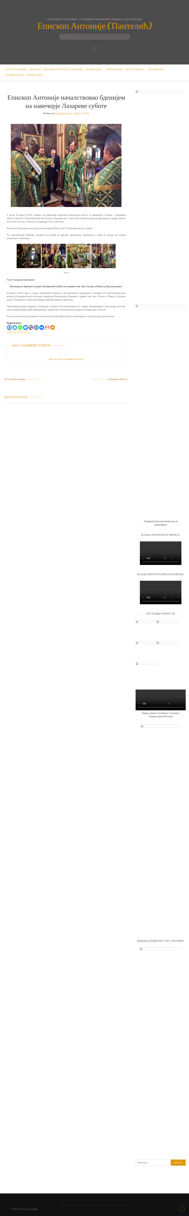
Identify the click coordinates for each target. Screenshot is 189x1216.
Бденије (11, 332)
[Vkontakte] (41, 327)
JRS (36, 1209)
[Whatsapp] (20, 327)
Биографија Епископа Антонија (63, 69)
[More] (52, 327)
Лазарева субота (23, 332)
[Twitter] (14, 327)
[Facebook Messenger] (25, 327)
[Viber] (31, 327)
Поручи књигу (115, 69)
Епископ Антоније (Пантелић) (94, 26)
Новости (35, 69)
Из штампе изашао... (15, 379)
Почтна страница (17, 69)
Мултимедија (156, 69)
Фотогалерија (134, 69)
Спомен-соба (34, 75)
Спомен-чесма (15, 75)
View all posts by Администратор (66, 359)
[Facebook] (9, 327)
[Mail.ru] (36, 327)
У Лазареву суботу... (117, 379)
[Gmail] (47, 327)
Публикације (94, 69)
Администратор (63, 113)
